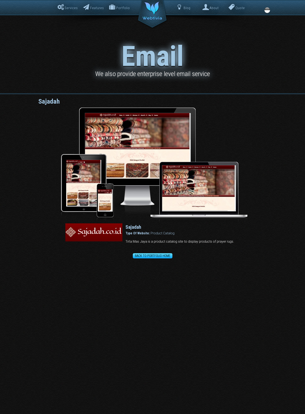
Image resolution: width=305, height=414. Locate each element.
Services (71, 8)
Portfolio (123, 8)
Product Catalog (162, 233)
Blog (187, 8)
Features (97, 8)
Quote (240, 8)
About (214, 8)
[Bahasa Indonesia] (267, 10)
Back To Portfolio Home (152, 256)
